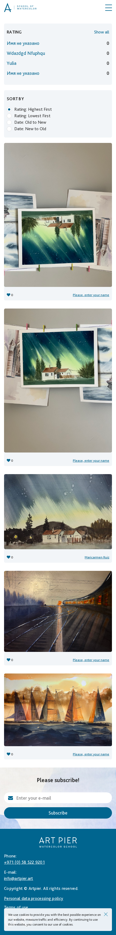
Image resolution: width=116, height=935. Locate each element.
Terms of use (16, 907)
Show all (101, 32)
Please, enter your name (91, 295)
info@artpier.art (18, 878)
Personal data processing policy (33, 898)
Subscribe (58, 813)
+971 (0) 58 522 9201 (24, 862)
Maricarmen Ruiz (97, 557)
